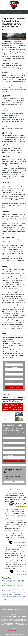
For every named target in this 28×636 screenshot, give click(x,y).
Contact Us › (14, 12)
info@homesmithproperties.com (14, 632)
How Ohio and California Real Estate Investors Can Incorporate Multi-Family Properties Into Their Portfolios (13, 582)
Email (6, 377)
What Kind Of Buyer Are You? (11, 382)
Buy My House (17, 609)
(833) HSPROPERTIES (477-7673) (14, 630)
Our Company (6, 611)
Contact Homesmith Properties (10, 326)
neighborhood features (19, 137)
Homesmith (7, 31)
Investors (23, 609)
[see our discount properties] (12, 410)
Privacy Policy (13, 611)
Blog (24, 611)
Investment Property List (8, 609)
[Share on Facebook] (3, 333)
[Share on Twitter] (5, 333)
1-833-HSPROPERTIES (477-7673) (17, 11)
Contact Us (19, 611)
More (19, 12)
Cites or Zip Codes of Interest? (12, 367)
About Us (9, 12)
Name (6, 362)
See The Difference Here (14, 481)
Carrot (22, 634)
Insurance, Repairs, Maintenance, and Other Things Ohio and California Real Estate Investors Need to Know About (13, 598)
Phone (6, 372)
